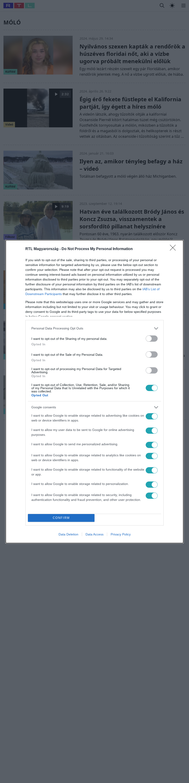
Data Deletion (68, 534)
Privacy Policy (121, 534)
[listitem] (94, 328)
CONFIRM (61, 518)
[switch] (152, 338)
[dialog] (94, 391)
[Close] (174, 249)
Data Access (94, 534)
